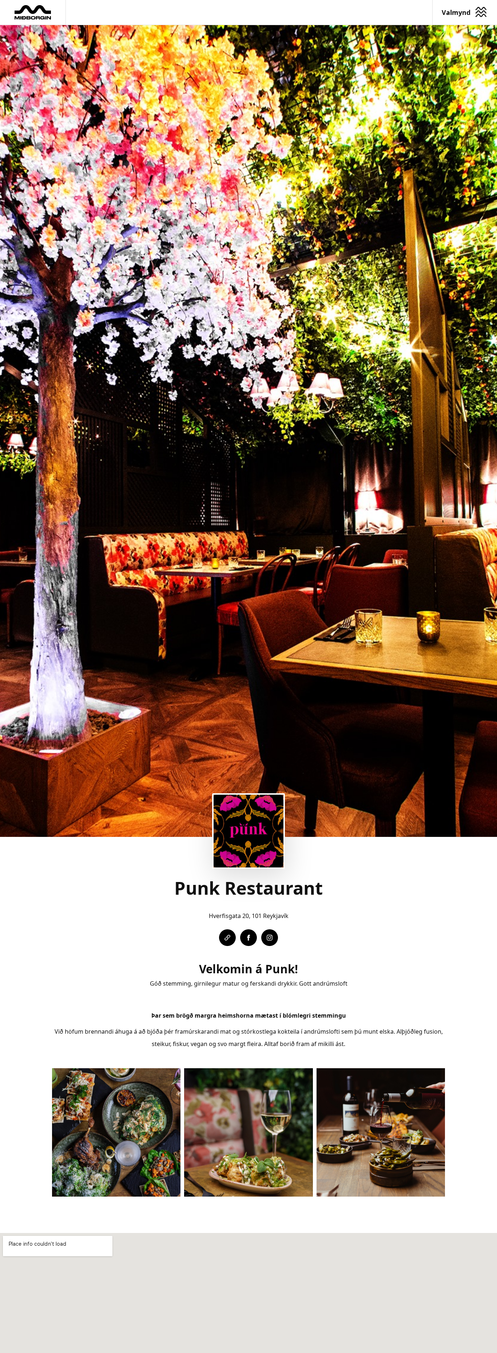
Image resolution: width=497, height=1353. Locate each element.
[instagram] (269, 937)
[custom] (227, 937)
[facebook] (248, 937)
